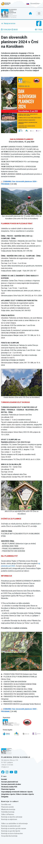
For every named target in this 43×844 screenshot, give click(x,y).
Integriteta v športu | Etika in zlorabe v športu (17, 794)
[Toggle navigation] (39, 13)
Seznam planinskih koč (9, 782)
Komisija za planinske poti (10, 826)
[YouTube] (11, 772)
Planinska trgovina (8, 789)
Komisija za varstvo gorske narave (13, 828)
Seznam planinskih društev (11, 784)
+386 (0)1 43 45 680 (7, 765)
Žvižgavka (4, 797)
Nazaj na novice (9, 23)
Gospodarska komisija (9, 836)
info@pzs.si (5, 767)
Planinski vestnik (7, 807)
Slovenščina (34, 4)
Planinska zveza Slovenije (15, 757)
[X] (15, 772)
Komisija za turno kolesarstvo (12, 833)
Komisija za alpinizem (9, 819)
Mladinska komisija (8, 809)
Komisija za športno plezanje (11, 817)
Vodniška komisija (7, 812)
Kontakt (4, 779)
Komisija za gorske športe (10, 831)
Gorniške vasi (6, 804)
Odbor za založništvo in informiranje (14, 823)
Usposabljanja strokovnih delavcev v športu (17, 792)
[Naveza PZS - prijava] (7, 3)
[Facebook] (2, 772)
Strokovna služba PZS (9, 787)
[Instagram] (7, 772)
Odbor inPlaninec (7, 814)
